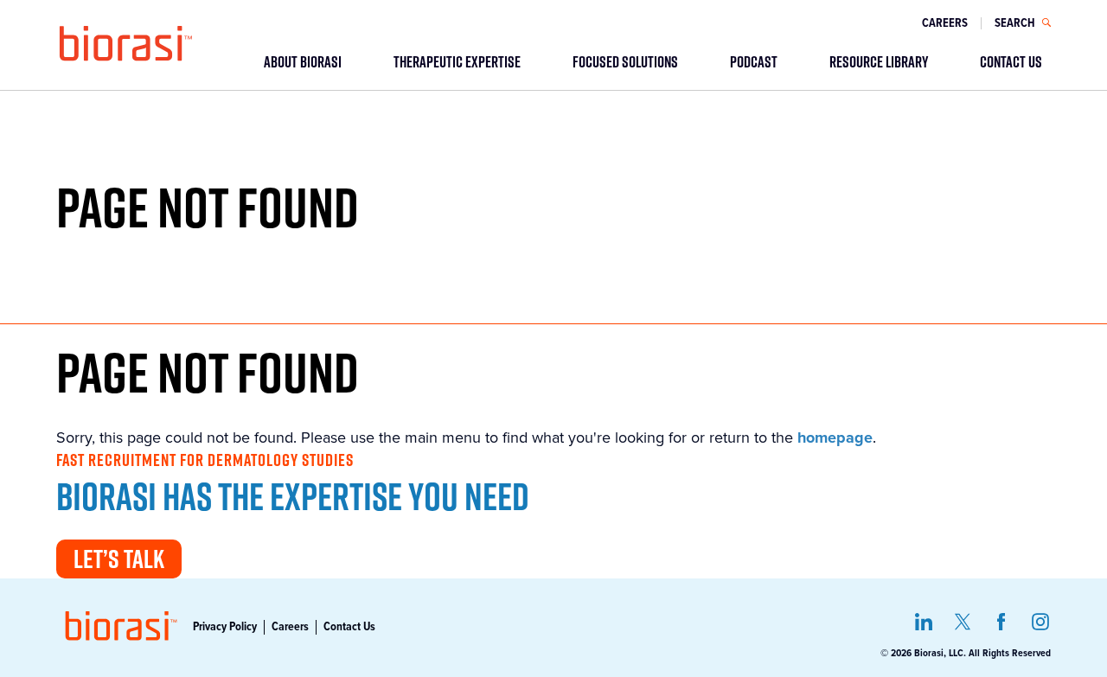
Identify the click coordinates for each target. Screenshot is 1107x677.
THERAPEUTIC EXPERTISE (457, 61)
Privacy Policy (225, 627)
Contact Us (349, 627)
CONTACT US (1011, 61)
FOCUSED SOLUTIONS (625, 61)
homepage (835, 438)
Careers (945, 23)
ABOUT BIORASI (303, 61)
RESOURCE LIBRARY (878, 61)
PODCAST (753, 61)
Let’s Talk (119, 558)
